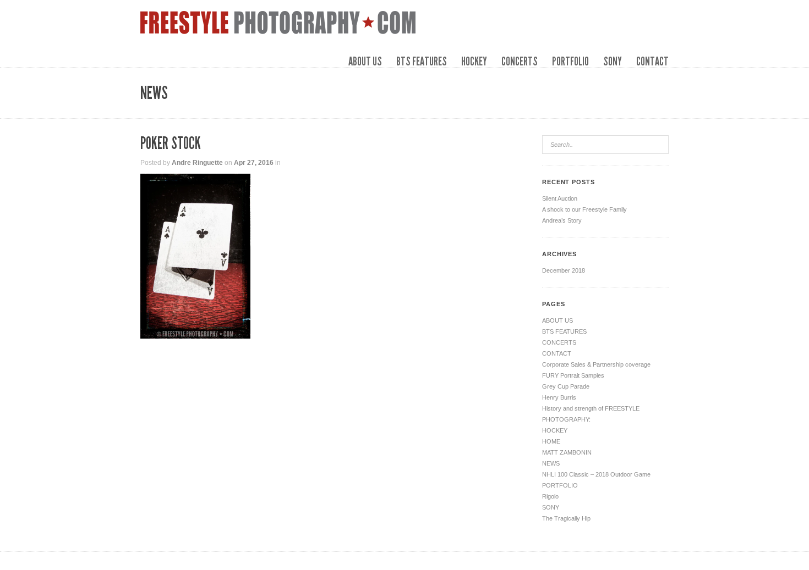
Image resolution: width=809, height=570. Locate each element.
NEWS (551, 463)
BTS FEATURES (421, 61)
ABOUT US (365, 61)
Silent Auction (559, 198)
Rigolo (550, 496)
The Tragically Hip (566, 518)
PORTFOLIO (570, 61)
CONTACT (652, 61)
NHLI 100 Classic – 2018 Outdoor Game (596, 474)
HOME (551, 441)
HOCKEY (474, 61)
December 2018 (563, 270)
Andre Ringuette (197, 163)
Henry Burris (559, 397)
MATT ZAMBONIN (567, 452)
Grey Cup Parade (565, 386)
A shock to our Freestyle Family (584, 209)
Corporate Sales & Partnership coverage (596, 364)
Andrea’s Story (562, 220)
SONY (612, 61)
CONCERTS (519, 61)
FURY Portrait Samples (573, 375)
